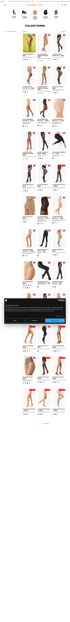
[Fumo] (25, 287)
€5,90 (39, 57)
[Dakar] (40, 60)
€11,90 (57, 153)
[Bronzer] (27, 59)
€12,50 (24, 347)
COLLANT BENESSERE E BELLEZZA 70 (42, 120)
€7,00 (39, 347)
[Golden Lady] (35, 5)
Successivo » (46, 423)
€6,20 (24, 283)
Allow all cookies (55, 320)
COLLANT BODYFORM (27, 281)
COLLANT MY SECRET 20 (28, 184)
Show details (59, 316)
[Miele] (29, 351)
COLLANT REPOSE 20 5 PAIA (58, 409)
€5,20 (24, 55)
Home (5, 31)
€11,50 (32, 120)
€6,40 (62, 55)
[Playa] (27, 126)
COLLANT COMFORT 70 (42, 346)
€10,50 (47, 120)
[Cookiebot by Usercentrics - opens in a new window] (59, 300)
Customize (34, 320)
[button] (62, 5)
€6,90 (44, 153)
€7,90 (48, 283)
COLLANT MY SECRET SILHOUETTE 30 (57, 55)
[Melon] (23, 59)
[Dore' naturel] (25, 126)
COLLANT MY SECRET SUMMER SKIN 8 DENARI (42, 55)
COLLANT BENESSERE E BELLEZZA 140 (28, 120)
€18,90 (55, 410)
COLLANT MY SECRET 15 (28, 54)
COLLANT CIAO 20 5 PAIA (28, 346)
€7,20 (24, 218)
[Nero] (25, 59)
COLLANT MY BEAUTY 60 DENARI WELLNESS (43, 282)
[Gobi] (38, 60)
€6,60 (60, 283)
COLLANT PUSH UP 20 (27, 216)
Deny (15, 320)
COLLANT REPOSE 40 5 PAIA (58, 184)
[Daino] (57, 92)
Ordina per (25, 31)
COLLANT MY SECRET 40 (57, 86)
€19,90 (55, 186)
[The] (42, 60)
